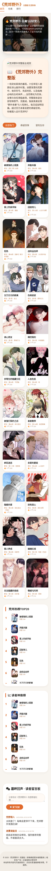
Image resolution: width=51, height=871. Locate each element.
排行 (18, 8)
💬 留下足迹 (15, 807)
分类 (10, 8)
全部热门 (9, 125)
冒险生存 (40, 125)
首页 (2, 8)
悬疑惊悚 (24, 125)
